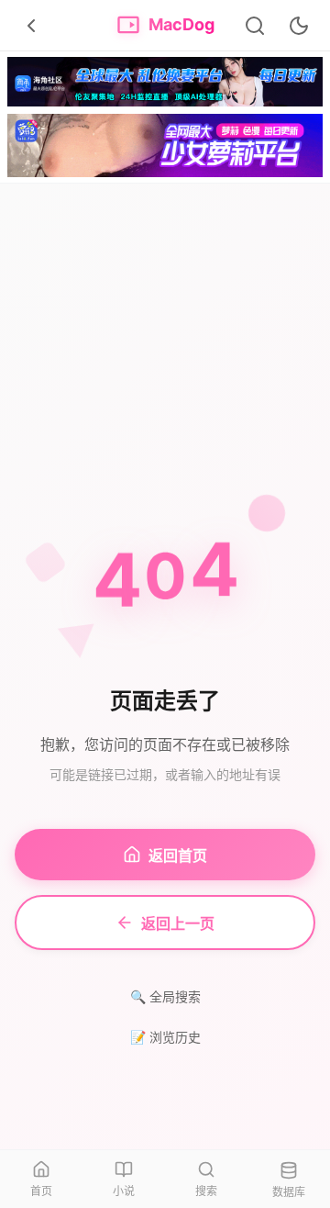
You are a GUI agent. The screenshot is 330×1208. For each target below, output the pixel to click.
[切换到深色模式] (299, 26)
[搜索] (255, 26)
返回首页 (177, 855)
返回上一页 (177, 923)
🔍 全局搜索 (165, 996)
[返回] (31, 26)
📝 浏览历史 (165, 1037)
